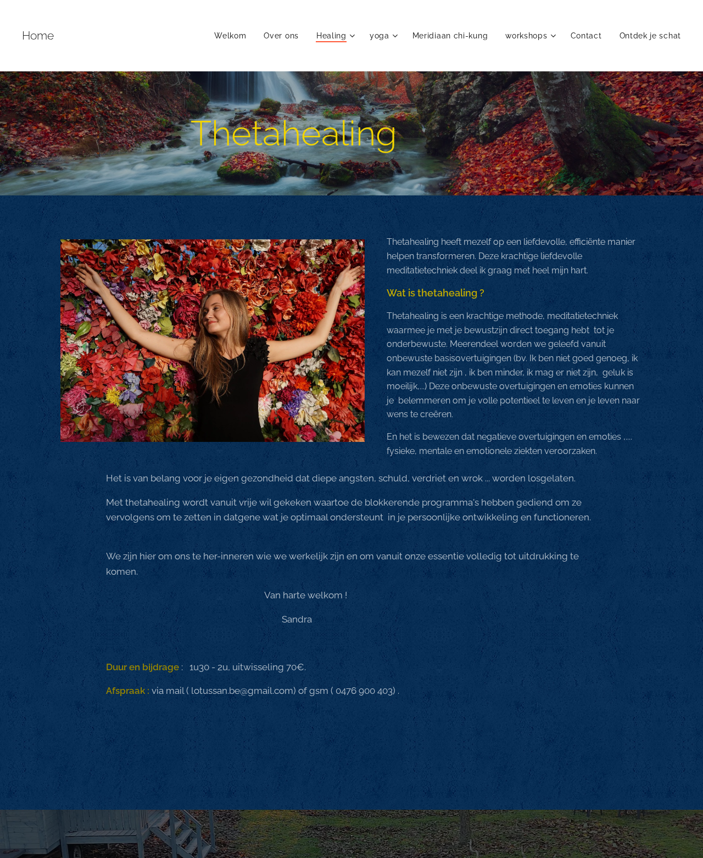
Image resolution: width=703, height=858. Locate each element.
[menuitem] (233, 35)
